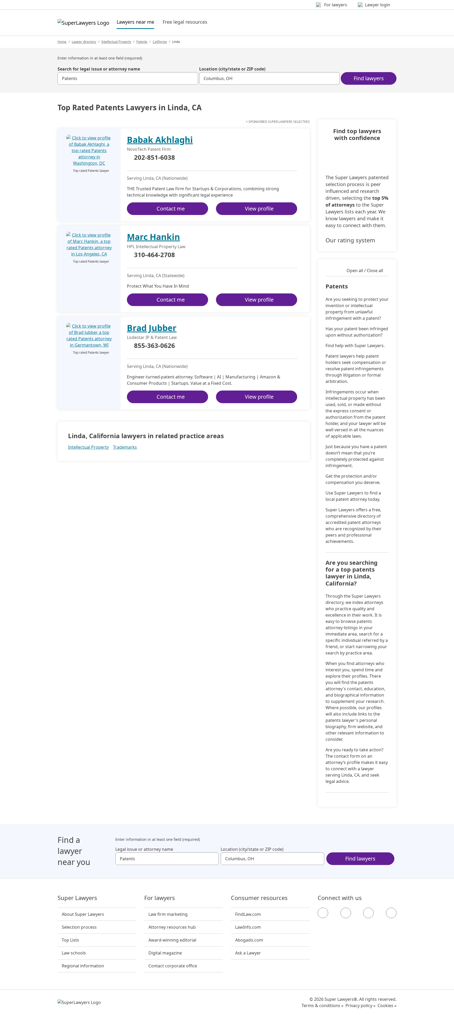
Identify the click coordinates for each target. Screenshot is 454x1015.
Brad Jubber (152, 327)
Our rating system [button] (350, 240)
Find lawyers (369, 78)
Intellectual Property (116, 41)
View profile (259, 208)
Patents (141, 41)
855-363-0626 (154, 346)
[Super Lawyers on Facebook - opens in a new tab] (323, 913)
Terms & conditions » (322, 1005)
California (160, 41)
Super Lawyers (77, 898)
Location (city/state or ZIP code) (232, 69)
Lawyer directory (84, 41)
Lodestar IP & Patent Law (152, 337)
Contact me (171, 208)
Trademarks (125, 447)
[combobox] (128, 78)
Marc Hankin (153, 236)
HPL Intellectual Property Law (156, 246)
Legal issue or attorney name (144, 849)
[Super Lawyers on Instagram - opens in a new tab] (345, 913)
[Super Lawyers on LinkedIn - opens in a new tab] (391, 913)
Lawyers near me (135, 21)
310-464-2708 (154, 255)
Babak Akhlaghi (160, 139)
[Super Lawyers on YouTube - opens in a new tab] (368, 913)
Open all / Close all (365, 270)
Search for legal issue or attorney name (99, 69)
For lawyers (159, 898)
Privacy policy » (360, 1005)
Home (62, 41)
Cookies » (387, 1005)
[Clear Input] (192, 78)
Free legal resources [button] (185, 22)
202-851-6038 (154, 158)
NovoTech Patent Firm (149, 149)
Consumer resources (259, 898)
